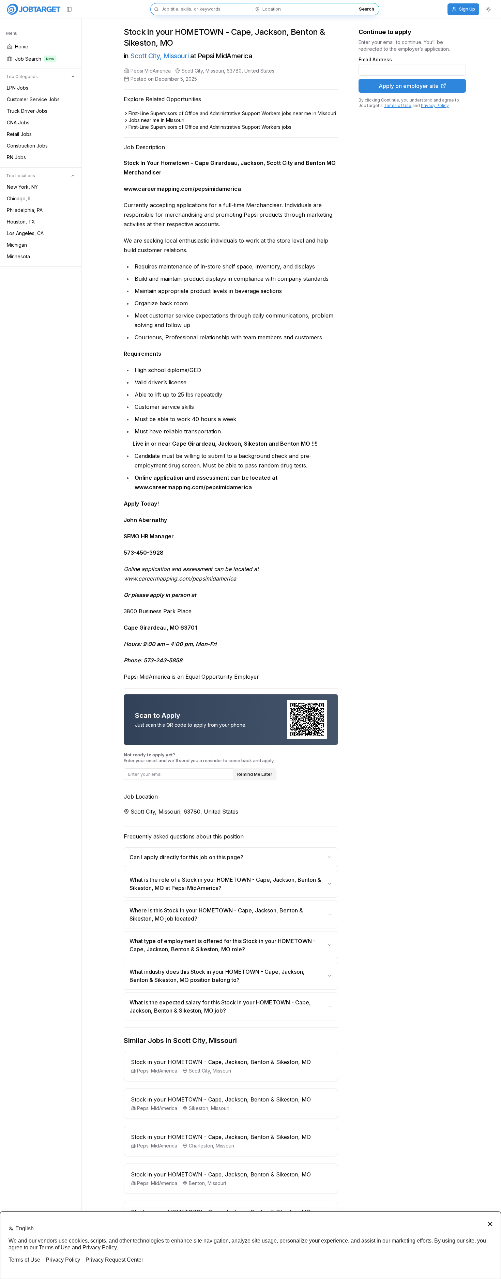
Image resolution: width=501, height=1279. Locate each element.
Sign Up (467, 9)
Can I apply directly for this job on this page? (186, 857)
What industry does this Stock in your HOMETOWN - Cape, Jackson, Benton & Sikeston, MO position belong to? (217, 975)
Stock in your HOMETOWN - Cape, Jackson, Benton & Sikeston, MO (221, 1062)
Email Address (375, 59)
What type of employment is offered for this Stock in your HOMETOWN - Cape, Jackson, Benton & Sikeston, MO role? (223, 945)
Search (366, 9)
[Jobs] (34, 9)
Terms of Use (397, 105)
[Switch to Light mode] (488, 9)
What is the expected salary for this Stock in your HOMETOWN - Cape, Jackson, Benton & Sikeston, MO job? (220, 1006)
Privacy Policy (435, 105)
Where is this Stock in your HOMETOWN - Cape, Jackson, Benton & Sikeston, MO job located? (216, 914)
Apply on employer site (409, 85)
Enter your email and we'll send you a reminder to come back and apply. (199, 757)
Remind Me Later (254, 774)
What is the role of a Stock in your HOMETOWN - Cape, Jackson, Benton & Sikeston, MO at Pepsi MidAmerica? (225, 883)
